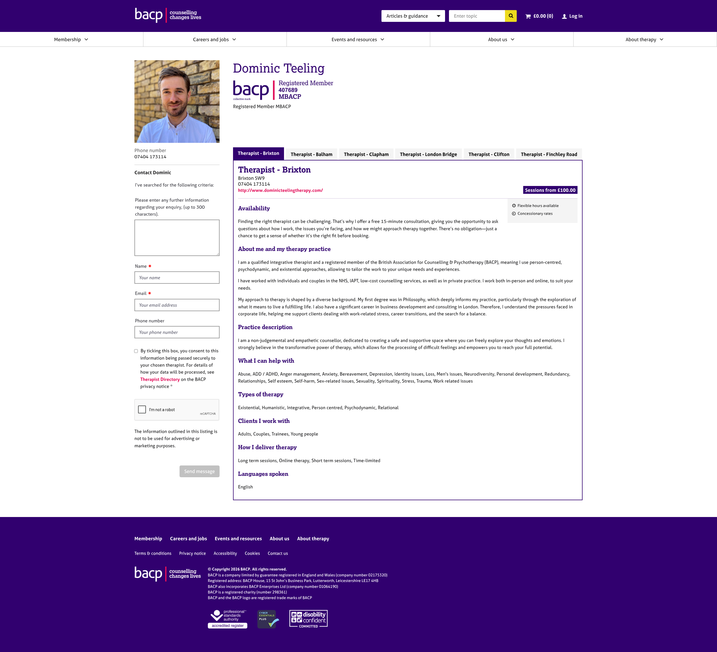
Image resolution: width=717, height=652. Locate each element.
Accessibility (225, 553)
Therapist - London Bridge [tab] (428, 154)
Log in (576, 16)
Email (140, 293)
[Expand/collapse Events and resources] (382, 39)
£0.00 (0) (543, 16)
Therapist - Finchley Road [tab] (549, 154)
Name (141, 266)
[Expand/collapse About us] (512, 39)
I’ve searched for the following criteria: (174, 185)
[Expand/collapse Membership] (86, 39)
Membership (67, 39)
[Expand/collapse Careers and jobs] (234, 39)
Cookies (252, 553)
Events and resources (354, 39)
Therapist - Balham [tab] (311, 154)
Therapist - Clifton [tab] (489, 154)
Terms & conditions (152, 553)
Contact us (278, 553)
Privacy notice (192, 553)
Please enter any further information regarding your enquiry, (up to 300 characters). (172, 207)
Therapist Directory (160, 379)
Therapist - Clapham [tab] (366, 154)
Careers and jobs (211, 39)
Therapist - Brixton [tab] (258, 153)
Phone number (149, 320)
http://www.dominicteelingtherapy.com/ (280, 190)
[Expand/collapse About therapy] (661, 39)
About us (497, 39)
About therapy (641, 39)
